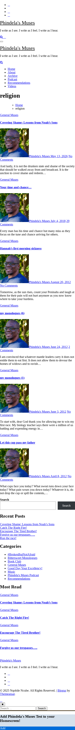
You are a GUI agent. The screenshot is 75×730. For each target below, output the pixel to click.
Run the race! (8, 538)
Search (4, 499)
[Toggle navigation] (1, 41)
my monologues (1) (12, 377)
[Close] (2, 704)
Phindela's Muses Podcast (23, 575)
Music (11, 571)
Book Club (14, 561)
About (11, 72)
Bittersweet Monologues (22, 558)
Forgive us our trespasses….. (17, 534)
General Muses (9, 115)
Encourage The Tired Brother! (18, 531)
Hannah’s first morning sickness (21, 248)
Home (11, 69)
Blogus (62, 690)
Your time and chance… (16, 187)
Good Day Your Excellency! (25, 568)
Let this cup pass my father (17, 442)
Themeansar (7, 694)
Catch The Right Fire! (13, 527)
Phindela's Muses (17, 23)
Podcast (12, 79)
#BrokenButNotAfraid (21, 554)
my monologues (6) (12, 313)
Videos (12, 86)
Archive (13, 75)
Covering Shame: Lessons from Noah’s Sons (29, 122)
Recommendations (19, 82)
